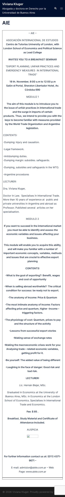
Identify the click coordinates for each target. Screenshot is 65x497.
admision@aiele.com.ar (33, 467)
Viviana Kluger (12, 4)
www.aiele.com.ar (36, 471)
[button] (55, 8)
